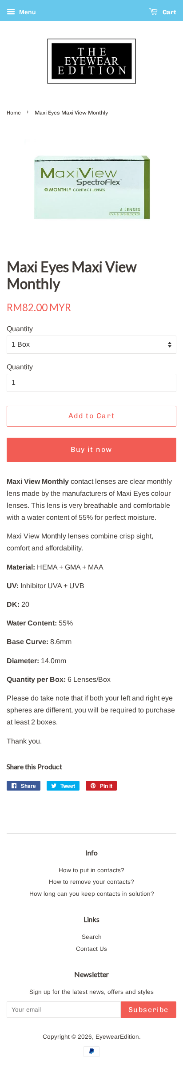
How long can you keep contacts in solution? (91, 893)
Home (14, 113)
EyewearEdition (117, 1036)
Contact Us (91, 948)
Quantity (20, 328)
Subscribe (148, 1009)
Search (92, 937)
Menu (26, 12)
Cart (168, 12)
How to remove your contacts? (91, 881)
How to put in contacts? (91, 870)
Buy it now (91, 449)
